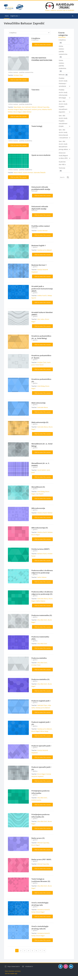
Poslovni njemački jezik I (41, 746)
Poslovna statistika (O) (40, 679)
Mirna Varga (44, 731)
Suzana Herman (28, 172)
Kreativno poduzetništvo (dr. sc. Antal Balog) (41, 337)
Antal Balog (41, 386)
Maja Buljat (17, 107)
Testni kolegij (36, 126)
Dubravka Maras (42, 407)
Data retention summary (13, 971)
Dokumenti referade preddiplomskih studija (40, 188)
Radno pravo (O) (38, 838)
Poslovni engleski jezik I (40, 701)
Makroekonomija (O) (39, 422)
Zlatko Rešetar (26, 112)
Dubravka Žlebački (39, 172)
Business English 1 (38, 245)
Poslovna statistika (39, 658)
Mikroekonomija (38, 508)
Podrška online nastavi (40, 226)
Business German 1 (39, 265)
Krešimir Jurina (36, 109)
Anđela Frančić (42, 295)
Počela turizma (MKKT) (40, 549)
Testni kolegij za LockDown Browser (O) (40, 880)
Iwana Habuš (18, 172)
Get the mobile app (11, 973)
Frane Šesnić (39, 365)
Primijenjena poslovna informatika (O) (40, 815)
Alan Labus (40, 319)
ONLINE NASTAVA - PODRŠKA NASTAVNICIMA (41, 59)
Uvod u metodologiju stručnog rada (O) (39, 927)
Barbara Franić (42, 553)
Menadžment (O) (38, 487)
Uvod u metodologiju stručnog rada (39, 904)
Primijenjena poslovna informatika (40, 792)
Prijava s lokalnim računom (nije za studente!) (59, 10)
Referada (62, 75)
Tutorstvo (35, 90)
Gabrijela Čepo (42, 705)
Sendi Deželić (41, 470)
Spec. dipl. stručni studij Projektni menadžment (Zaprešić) (63, 106)
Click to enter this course (42, 44)
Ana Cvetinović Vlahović (29, 107)
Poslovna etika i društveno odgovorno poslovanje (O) (42, 593)
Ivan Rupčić (39, 494)
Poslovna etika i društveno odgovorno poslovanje (42, 571)
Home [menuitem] (7, 16)
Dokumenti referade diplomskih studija (39, 207)
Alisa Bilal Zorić (42, 620)
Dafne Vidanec (42, 577)
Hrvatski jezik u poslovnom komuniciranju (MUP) (42, 288)
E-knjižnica (35, 38)
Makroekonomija (38, 403)
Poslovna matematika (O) (41, 615)
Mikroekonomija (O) (39, 528)
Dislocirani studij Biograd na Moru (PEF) (63, 155)
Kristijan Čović (18, 75)
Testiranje (62, 168)
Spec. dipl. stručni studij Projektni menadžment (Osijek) (63, 121)
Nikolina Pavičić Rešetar (45, 513)
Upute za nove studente (40, 155)
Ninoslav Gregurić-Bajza (15, 109)
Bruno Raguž (18, 112)
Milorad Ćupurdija (43, 107)
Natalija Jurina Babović (44, 250)
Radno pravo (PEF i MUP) (41, 859)
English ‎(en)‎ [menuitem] (14, 16)
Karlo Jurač (27, 109)
